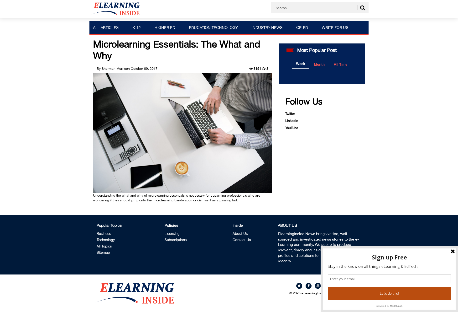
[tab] (300, 64)
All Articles (106, 27)
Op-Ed (302, 27)
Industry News (267, 27)
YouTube (291, 128)
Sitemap (103, 252)
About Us (240, 233)
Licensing (172, 233)
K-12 (136, 27)
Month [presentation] (319, 64)
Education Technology (213, 27)
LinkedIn (291, 121)
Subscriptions (176, 240)
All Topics (104, 246)
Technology (106, 240)
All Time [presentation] (340, 64)
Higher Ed (165, 27)
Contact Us (242, 240)
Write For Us (335, 27)
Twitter (290, 113)
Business (104, 233)
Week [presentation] (300, 64)
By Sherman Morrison (113, 68)
